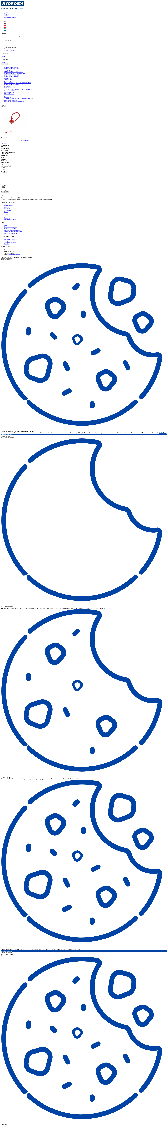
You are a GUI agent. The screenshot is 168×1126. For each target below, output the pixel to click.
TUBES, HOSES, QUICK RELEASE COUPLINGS (19, 98)
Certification (7, 210)
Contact (6, 12)
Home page (7, 97)
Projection (7, 208)
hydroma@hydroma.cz (14, 254)
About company (8, 205)
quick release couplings (10, 100)
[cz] (5, 23)
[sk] (5, 30)
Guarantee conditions (10, 242)
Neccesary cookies (7, 606)
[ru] (5, 27)
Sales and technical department (12, 230)
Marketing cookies (7, 948)
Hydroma (6, 225)
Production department (10, 233)
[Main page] (13, 9)
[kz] (5, 29)
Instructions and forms (10, 17)
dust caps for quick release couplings (14, 101)
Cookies (6, 244)
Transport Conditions (10, 241)
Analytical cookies (7, 777)
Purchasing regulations (10, 239)
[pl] (5, 25)
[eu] (5, 22)
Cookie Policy (163, 433)
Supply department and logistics (13, 231)
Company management (10, 227)
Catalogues (7, 15)
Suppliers (6, 14)
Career (6, 212)
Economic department (10, 228)
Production (7, 207)
